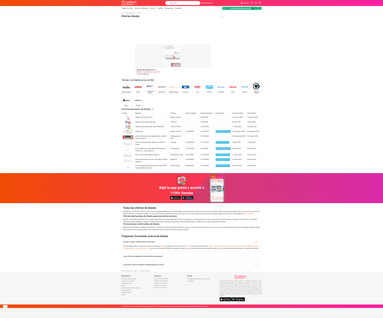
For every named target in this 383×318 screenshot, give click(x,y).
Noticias (123, 294)
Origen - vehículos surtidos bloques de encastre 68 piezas (227, 246)
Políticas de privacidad (188, 306)
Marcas (123, 285)
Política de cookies (201, 306)
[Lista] (260, 3)
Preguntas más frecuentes (129, 279)
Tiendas (160, 8)
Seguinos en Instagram (161, 283)
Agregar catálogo (126, 292)
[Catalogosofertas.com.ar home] (129, 3)
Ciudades (178, 8)
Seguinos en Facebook (161, 280)
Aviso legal (163, 306)
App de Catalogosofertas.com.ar (130, 288)
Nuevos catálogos (141, 8)
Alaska (162, 246)
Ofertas (152, 8)
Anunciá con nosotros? (128, 281)
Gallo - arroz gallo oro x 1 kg (140, 248)
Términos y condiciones (174, 306)
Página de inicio (127, 8)
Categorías (169, 8)
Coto (187, 246)
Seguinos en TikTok (160, 287)
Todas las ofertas (130, 13)
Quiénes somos (126, 290)
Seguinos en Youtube (160, 285)
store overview (249, 214)
